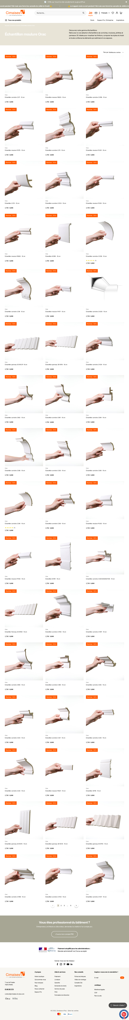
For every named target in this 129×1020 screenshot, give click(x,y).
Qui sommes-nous (40, 979)
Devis (92, 20)
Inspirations (120, 20)
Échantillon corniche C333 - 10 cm (55, 470)
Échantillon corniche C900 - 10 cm (15, 685)
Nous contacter (39, 989)
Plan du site (97, 996)
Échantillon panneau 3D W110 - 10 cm (56, 364)
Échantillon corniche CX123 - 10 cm (55, 203)
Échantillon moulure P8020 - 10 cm (55, 97)
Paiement (57, 976)
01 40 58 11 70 (9, 989)
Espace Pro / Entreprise (105, 20)
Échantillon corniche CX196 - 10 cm (15, 897)
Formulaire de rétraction (62, 995)
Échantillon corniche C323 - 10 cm (15, 738)
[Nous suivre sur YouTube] (68, 964)
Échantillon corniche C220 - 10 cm (15, 791)
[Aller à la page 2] (76, 905)
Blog (36, 986)
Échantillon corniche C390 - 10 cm (55, 685)
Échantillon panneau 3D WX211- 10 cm (16, 364)
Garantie (57, 982)
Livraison (57, 979)
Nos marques (39, 982)
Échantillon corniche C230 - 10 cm (96, 738)
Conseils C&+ (78, 982)
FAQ (56, 992)
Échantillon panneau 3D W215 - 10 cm (16, 844)
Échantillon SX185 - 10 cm (52, 256)
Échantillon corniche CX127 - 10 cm (96, 897)
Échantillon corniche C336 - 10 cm (15, 470)
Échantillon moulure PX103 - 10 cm (96, 203)
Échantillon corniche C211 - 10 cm (55, 150)
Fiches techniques (80, 976)
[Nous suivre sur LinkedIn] (71, 964)
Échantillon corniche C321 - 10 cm (55, 738)
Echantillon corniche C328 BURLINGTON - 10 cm (100, 579)
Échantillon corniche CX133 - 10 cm (55, 897)
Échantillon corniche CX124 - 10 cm (96, 364)
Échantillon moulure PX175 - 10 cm (15, 150)
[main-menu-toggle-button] (14, 20)
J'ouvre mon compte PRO (64, 934)
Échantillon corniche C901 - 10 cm (55, 417)
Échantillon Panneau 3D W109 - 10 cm (16, 632)
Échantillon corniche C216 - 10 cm (15, 311)
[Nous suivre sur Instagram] (61, 964)
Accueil (7, 25)
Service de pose (60, 989)
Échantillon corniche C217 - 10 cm (14, 97)
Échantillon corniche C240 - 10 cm (15, 523)
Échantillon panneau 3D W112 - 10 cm (97, 844)
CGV (95, 992)
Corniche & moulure (15, 25)
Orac (6, 95)
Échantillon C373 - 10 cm (12, 203)
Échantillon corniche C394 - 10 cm (96, 417)
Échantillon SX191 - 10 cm (52, 579)
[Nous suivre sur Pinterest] (64, 964)
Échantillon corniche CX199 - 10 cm (96, 97)
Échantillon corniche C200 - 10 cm (55, 523)
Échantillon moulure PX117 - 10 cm (55, 311)
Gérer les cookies (73, 1010)
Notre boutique (39, 976)
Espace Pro (38, 992)
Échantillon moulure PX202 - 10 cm (96, 523)
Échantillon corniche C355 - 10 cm (96, 685)
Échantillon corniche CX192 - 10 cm (55, 632)
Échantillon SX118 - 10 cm (93, 791)
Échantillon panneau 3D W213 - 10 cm (56, 844)
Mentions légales (99, 989)
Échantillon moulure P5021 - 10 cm (55, 791)
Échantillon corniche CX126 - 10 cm (96, 256)
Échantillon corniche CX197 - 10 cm (96, 632)
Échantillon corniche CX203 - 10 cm (96, 311)
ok (122, 978)
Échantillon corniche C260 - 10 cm (96, 470)
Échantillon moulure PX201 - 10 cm (96, 150)
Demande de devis (60, 986)
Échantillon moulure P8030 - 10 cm (15, 256)
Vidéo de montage (80, 979)
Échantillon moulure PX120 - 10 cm (15, 579)
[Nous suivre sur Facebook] (57, 964)
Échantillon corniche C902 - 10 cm (15, 417)
